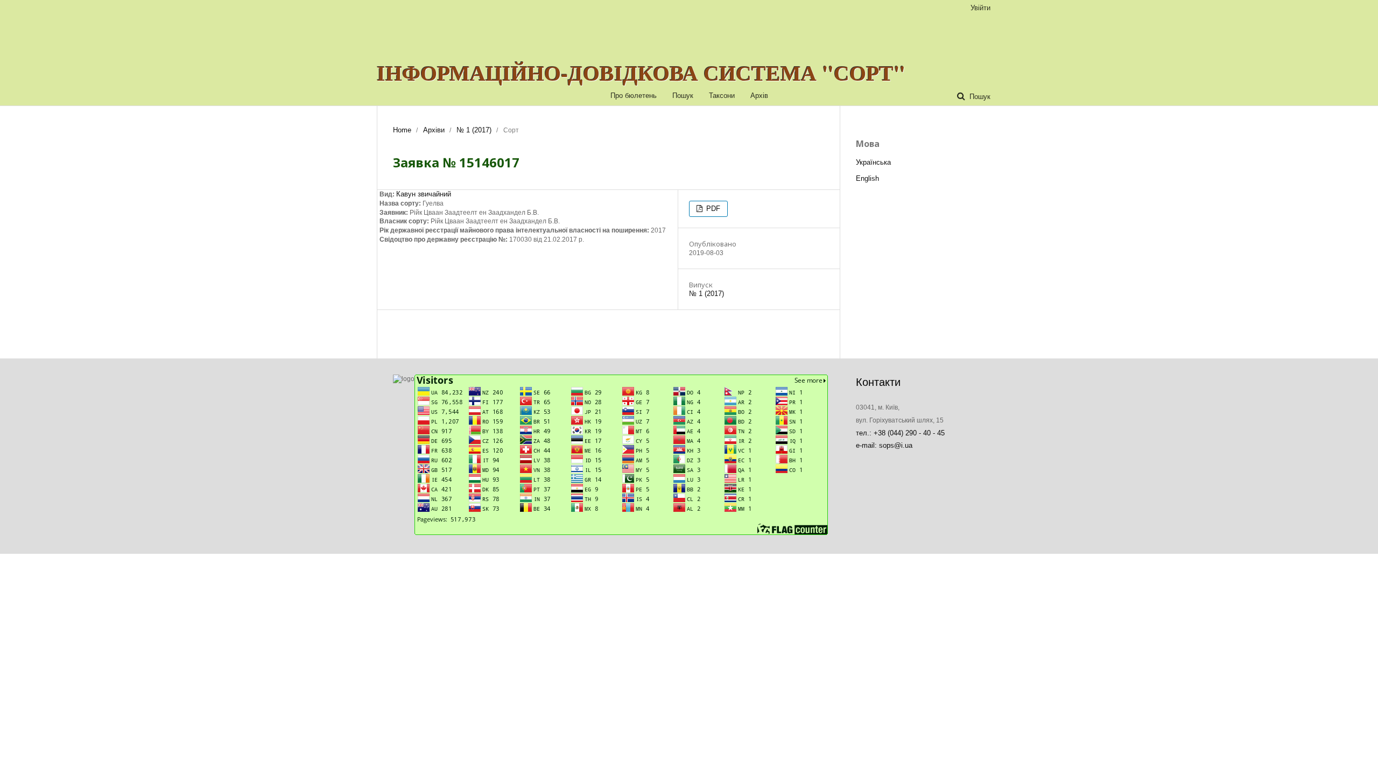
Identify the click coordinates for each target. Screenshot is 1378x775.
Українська (873, 162)
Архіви (434, 130)
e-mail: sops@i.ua (884, 445)
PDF (712, 209)
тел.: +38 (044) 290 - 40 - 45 (900, 433)
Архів (759, 95)
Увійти (980, 8)
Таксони (722, 95)
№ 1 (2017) (473, 130)
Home (402, 130)
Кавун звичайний (423, 194)
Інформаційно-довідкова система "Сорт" (641, 72)
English (867, 178)
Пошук (682, 95)
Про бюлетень (633, 95)
